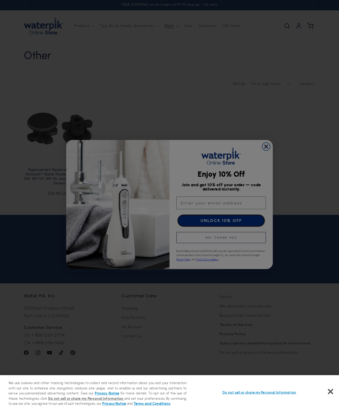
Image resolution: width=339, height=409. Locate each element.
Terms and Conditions (152, 404)
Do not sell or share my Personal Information (259, 392)
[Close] (330, 391)
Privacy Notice (107, 393)
